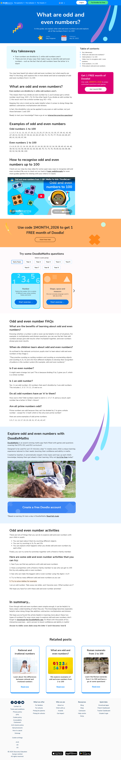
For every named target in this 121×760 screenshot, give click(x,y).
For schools (39, 708)
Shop (82, 708)
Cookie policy (17, 717)
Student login (103, 713)
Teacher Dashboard (103, 711)
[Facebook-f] (12, 702)
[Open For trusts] (45, 3)
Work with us (60, 708)
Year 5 (68, 262)
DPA (17, 715)
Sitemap (17, 733)
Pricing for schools (39, 713)
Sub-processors (17, 728)
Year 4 (58, 262)
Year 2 (38, 262)
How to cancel (17, 731)
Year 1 (28, 262)
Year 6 (27, 268)
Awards (60, 711)
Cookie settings (17, 738)
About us (60, 705)
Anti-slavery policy (17, 725)
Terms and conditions (17, 709)
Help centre (82, 713)
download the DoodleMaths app (30, 620)
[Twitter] (15, 702)
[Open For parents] (24, 3)
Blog (82, 705)
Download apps (103, 705)
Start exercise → (26, 302)
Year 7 (37, 268)
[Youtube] (22, 702)
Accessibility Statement (17, 721)
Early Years (17, 262)
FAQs (82, 716)
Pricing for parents (39, 711)
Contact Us (17, 706)
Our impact (60, 713)
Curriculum (82, 711)
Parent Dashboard (104, 708)
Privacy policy (17, 712)
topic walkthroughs (55, 171)
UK (17, 745)
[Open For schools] (35, 3)
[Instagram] (19, 702)
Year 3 (48, 262)
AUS (17, 742)
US (17, 748)
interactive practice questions (60, 115)
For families (39, 705)
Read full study (53, 516)
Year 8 (46, 268)
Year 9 (56, 268)
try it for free (62, 457)
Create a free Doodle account (41, 507)
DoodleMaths (13, 443)
